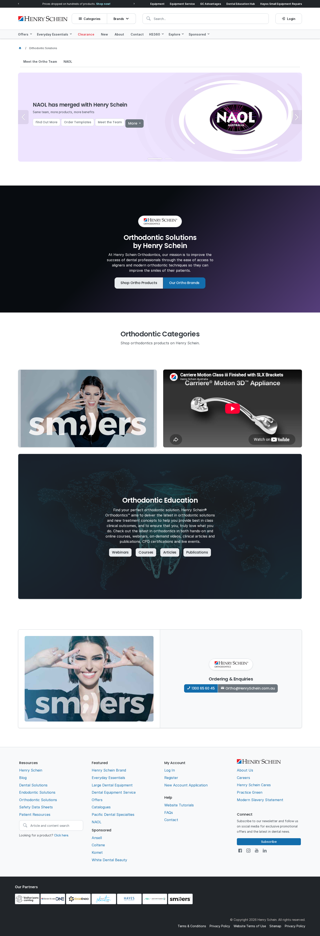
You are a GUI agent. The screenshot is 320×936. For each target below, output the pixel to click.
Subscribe (269, 842)
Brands (118, 19)
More (133, 123)
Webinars (120, 552)
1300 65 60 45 (203, 688)
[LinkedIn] (264, 850)
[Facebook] (240, 850)
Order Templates (77, 122)
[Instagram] (248, 850)
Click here (61, 835)
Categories (92, 19)
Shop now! (103, 3)
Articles (169, 552)
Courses (146, 552)
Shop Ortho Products (139, 282)
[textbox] (206, 18)
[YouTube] (257, 850)
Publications (197, 552)
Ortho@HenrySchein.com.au (250, 688)
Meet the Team (110, 122)
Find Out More (46, 122)
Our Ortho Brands (184, 282)
